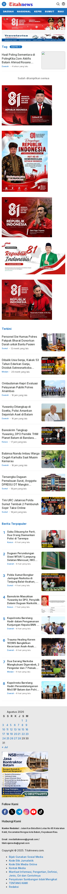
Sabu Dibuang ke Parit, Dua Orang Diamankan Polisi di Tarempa (21, 535)
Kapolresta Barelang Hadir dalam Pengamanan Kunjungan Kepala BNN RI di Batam (23, 621)
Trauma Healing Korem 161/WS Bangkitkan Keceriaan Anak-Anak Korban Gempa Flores (21, 643)
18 (7, 733)
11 (7, 729)
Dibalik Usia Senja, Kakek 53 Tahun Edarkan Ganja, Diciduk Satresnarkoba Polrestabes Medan (20, 365)
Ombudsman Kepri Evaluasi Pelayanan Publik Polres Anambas (20, 387)
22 (23, 733)
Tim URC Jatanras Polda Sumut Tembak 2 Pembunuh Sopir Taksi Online (20, 504)
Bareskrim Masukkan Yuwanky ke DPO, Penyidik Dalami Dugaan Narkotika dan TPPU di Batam (23, 600)
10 (3, 729)
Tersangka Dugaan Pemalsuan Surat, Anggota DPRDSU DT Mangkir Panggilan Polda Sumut (19, 482)
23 (27, 733)
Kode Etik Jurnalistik (21, 860)
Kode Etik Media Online (23, 864)
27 (15, 738)
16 (27, 729)
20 (15, 733)
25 (7, 738)
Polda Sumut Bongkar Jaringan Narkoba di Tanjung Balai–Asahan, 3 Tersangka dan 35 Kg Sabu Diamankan (22, 578)
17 (3, 733)
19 (11, 733)
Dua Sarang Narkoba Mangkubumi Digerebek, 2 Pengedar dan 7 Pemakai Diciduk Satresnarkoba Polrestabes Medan (23, 665)
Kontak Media (17, 868)
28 (19, 738)
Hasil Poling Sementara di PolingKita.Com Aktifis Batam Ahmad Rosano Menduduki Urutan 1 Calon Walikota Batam (19, 62)
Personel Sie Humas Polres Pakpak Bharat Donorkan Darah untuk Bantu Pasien (19, 340)
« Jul (5, 747)
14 (19, 729)
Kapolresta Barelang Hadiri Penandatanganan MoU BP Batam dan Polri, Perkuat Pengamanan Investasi (22, 686)
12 (11, 729)
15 (23, 729)
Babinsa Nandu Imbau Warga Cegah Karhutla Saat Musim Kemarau (20, 457)
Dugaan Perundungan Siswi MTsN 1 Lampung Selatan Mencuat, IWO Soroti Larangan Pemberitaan (21, 557)
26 (11, 738)
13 (15, 729)
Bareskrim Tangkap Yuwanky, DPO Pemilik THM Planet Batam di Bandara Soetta (20, 435)
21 (19, 733)
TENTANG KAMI (18, 883)
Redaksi (14, 886)
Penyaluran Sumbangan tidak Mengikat (33, 879)
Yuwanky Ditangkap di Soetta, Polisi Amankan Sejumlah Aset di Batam (17, 410)
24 (4, 738)
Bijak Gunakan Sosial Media (26, 856)
